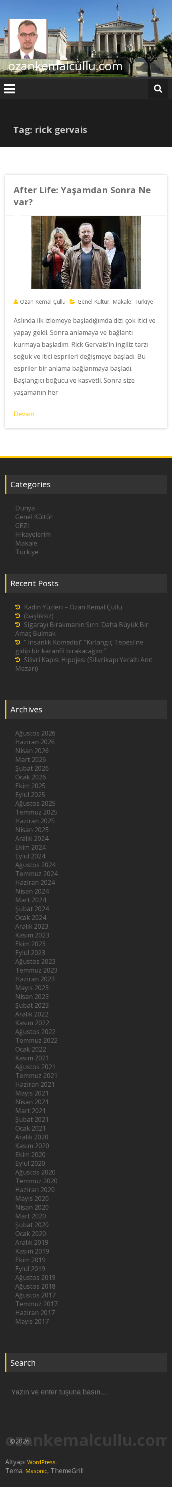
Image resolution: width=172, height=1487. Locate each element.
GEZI (22, 525)
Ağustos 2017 (35, 1295)
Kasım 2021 (32, 1058)
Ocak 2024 (30, 917)
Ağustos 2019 (35, 1277)
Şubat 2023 (32, 1005)
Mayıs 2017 (32, 1321)
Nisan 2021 (32, 1101)
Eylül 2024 (30, 856)
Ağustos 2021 (35, 1066)
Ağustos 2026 (35, 733)
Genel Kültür (93, 301)
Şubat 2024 (32, 908)
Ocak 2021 (30, 1128)
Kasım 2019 (32, 1251)
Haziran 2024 (35, 882)
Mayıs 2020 (32, 1198)
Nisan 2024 (32, 891)
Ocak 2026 (30, 777)
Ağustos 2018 (35, 1286)
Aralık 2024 (31, 838)
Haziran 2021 (35, 1084)
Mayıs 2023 (32, 987)
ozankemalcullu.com (65, 65)
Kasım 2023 (32, 935)
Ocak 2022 (30, 1049)
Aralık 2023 (31, 926)
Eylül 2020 (30, 1163)
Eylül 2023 (30, 952)
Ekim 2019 (30, 1260)
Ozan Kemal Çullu (43, 301)
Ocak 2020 (30, 1233)
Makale (121, 301)
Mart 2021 (30, 1110)
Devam (24, 413)
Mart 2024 (30, 900)
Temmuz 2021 (36, 1075)
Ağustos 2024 (35, 864)
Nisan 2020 (32, 1207)
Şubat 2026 (32, 768)
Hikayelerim (33, 534)
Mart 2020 (30, 1216)
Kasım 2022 (32, 1022)
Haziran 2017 (35, 1312)
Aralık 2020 (31, 1137)
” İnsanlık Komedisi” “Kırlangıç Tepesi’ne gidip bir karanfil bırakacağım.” (79, 646)
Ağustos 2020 (35, 1172)
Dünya (25, 508)
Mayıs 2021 (32, 1093)
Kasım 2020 (32, 1145)
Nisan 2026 (32, 750)
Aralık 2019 (31, 1242)
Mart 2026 (30, 759)
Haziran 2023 (35, 979)
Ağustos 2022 (35, 1031)
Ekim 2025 (30, 785)
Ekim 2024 (30, 847)
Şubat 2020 (32, 1224)
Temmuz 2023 (36, 970)
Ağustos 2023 (35, 961)
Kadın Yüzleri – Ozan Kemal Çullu (73, 607)
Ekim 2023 (30, 943)
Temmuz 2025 (36, 812)
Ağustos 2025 (35, 803)
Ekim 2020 (30, 1154)
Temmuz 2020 (36, 1181)
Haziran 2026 (35, 742)
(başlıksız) (39, 615)
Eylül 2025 (30, 794)
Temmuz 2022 (36, 1040)
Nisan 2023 (32, 996)
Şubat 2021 (32, 1119)
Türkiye (143, 301)
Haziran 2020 (35, 1189)
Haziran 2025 (35, 821)
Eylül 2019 (30, 1268)
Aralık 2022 (31, 1014)
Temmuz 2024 (36, 873)
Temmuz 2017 (36, 1303)
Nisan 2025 (32, 829)
